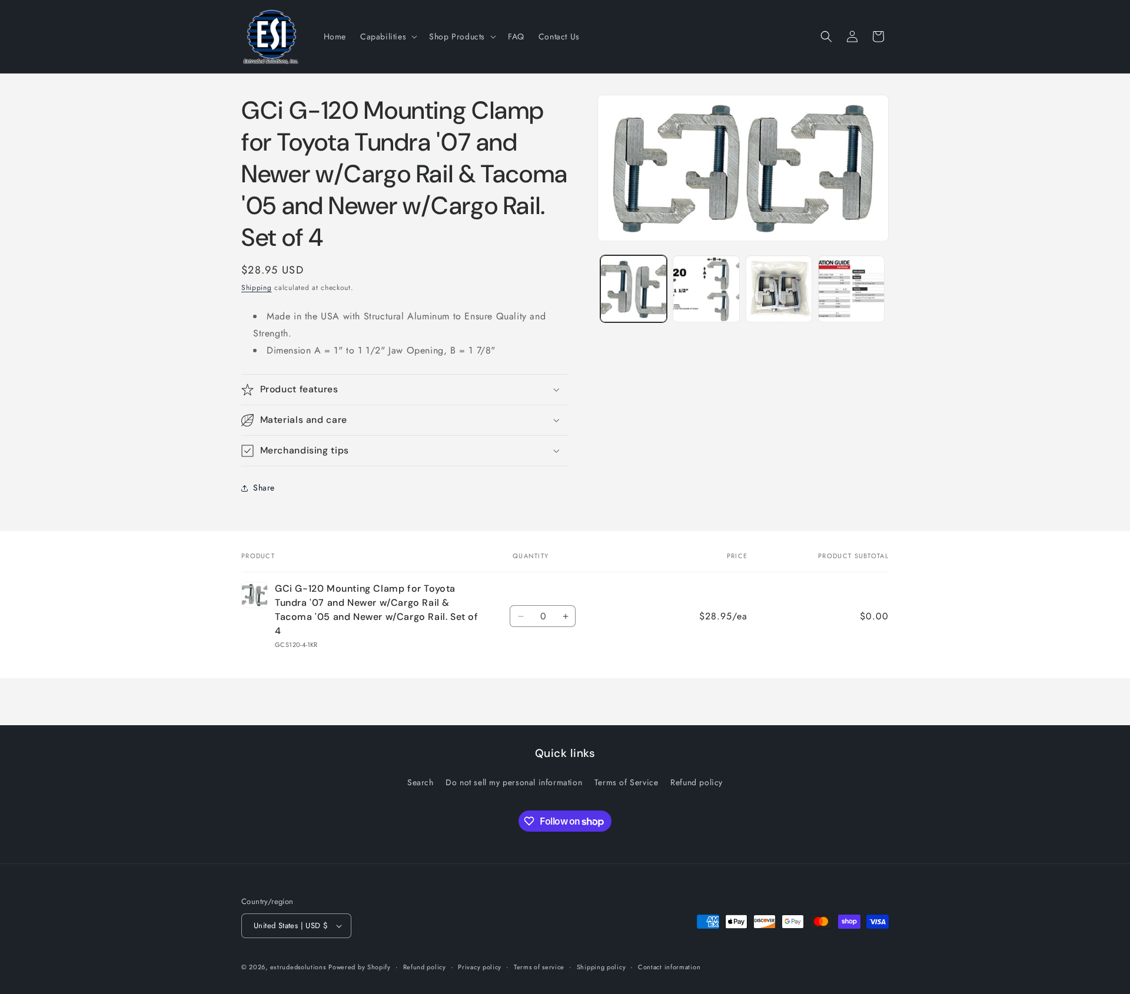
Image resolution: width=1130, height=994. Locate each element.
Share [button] (264, 487)
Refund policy (696, 782)
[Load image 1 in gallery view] (633, 289)
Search (420, 782)
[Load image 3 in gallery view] (779, 289)
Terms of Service (626, 782)
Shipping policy (601, 967)
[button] (387, 36)
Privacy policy (479, 967)
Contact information (669, 967)
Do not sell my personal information (514, 782)
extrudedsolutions (298, 967)
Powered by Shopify (359, 967)
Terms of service (539, 967)
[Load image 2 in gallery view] (706, 289)
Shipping (256, 287)
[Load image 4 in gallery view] (851, 289)
